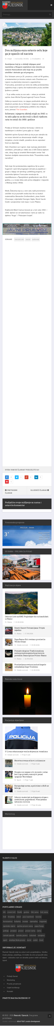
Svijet (9, 59)
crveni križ (11, 912)
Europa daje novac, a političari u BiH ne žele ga (31, 786)
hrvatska (11, 917)
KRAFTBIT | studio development (28, 1021)
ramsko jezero (22, 935)
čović (41, 940)
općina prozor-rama (25, 926)
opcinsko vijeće (9, 926)
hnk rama (44, 912)
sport (5, 940)
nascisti (28, 239)
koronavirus (7, 921)
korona (38, 917)
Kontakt (10, 991)
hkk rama (34, 912)
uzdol (35, 940)
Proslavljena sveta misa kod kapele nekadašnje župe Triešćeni (30, 665)
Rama (9, 622)
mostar (25, 921)
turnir (29, 940)
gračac (26, 912)
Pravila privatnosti (14, 984)
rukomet (32, 935)
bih (4, 912)
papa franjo (39, 926)
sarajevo (41, 935)
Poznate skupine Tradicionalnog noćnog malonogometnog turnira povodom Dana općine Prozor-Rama (30, 653)
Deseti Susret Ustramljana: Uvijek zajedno (29, 629)
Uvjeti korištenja (13, 987)
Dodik (19, 912)
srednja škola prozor (17, 940)
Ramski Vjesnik (21, 1015)
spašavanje (35, 239)
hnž (4, 917)
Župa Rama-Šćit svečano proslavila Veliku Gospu (29, 640)
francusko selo (19, 239)
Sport (19, 780)
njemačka (34, 921)
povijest (13, 931)
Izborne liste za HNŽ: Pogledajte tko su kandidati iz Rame (26, 617)
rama (39, 931)
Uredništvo (36, 59)
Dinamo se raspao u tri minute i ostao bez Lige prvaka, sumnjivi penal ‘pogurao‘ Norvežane (31, 774)
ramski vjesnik (8, 935)
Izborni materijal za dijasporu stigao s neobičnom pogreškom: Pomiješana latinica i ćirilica (31, 799)
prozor (20, 931)
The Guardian (21, 109)
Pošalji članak (12, 976)
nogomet (42, 921)
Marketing (11, 980)
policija (6, 931)
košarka (17, 921)
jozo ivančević (28, 917)
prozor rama (30, 931)
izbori (19, 917)
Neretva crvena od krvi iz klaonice (29, 760)
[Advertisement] (27, 355)
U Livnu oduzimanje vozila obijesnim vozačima (26, 751)
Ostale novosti (22, 645)
